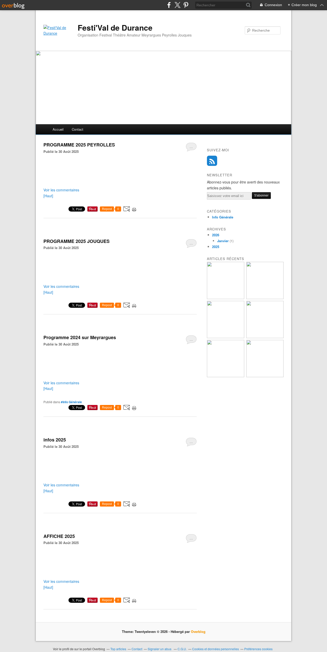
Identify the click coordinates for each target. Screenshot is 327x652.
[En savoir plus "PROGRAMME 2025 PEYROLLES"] (265, 336)
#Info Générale (71, 402)
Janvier (223, 240)
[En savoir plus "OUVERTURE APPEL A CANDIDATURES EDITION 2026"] (225, 297)
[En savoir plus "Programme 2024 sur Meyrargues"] (265, 375)
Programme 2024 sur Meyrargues (79, 337)
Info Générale (222, 217)
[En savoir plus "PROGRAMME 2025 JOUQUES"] (225, 375)
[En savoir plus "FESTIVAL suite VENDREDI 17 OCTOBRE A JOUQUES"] (265, 297)
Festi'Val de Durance (115, 27)
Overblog (198, 631)
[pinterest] (186, 5)
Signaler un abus (160, 649)
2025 (215, 246)
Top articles (118, 649)
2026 (215, 234)
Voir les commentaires (61, 189)
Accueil (58, 129)
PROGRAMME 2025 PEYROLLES (79, 144)
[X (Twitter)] (177, 5)
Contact (77, 129)
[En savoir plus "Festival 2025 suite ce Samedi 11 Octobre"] (225, 336)
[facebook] (169, 5)
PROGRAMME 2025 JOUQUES (76, 241)
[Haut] (48, 195)
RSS (212, 161)
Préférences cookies (258, 649)
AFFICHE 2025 (59, 536)
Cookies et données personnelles (215, 649)
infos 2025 (54, 439)
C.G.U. (182, 649)
